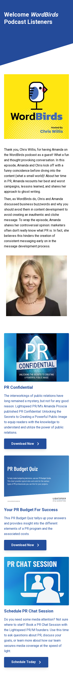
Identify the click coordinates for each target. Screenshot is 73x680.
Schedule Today (23, 662)
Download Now (23, 444)
